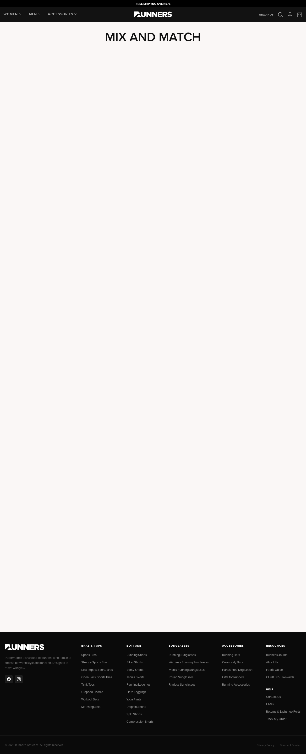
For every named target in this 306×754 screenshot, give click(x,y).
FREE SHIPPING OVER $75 (153, 4)
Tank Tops (88, 684)
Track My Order (276, 719)
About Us (272, 662)
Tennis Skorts (135, 677)
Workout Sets (90, 699)
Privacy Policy (265, 745)
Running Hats (231, 655)
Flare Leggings (136, 692)
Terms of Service (290, 745)
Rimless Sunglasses (182, 684)
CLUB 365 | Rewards (280, 677)
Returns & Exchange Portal (283, 711)
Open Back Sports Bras (96, 677)
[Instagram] (19, 679)
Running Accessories (236, 684)
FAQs (270, 704)
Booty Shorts (134, 669)
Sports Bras (89, 655)
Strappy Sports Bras (94, 662)
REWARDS (266, 14)
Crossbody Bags (233, 662)
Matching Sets (90, 706)
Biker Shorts (134, 662)
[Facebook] (9, 679)
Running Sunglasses (182, 655)
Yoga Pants (133, 699)
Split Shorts (134, 714)
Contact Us (273, 696)
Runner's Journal (277, 655)
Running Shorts (136, 655)
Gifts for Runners (233, 677)
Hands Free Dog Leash (237, 669)
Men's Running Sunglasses (187, 669)
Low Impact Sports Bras (97, 669)
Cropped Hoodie (92, 692)
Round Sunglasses (181, 677)
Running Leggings (138, 684)
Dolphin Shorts (136, 706)
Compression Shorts (139, 721)
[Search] (280, 14)
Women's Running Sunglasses (189, 662)
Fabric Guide (274, 669)
